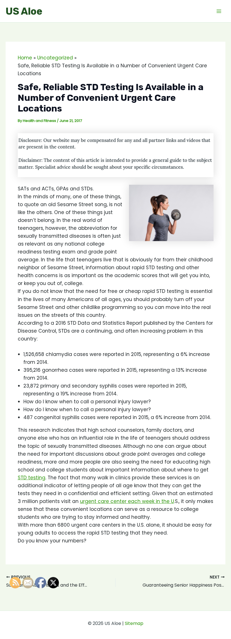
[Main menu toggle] (219, 11)
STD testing (31, 477)
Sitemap (134, 623)
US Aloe (24, 11)
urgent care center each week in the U (127, 501)
